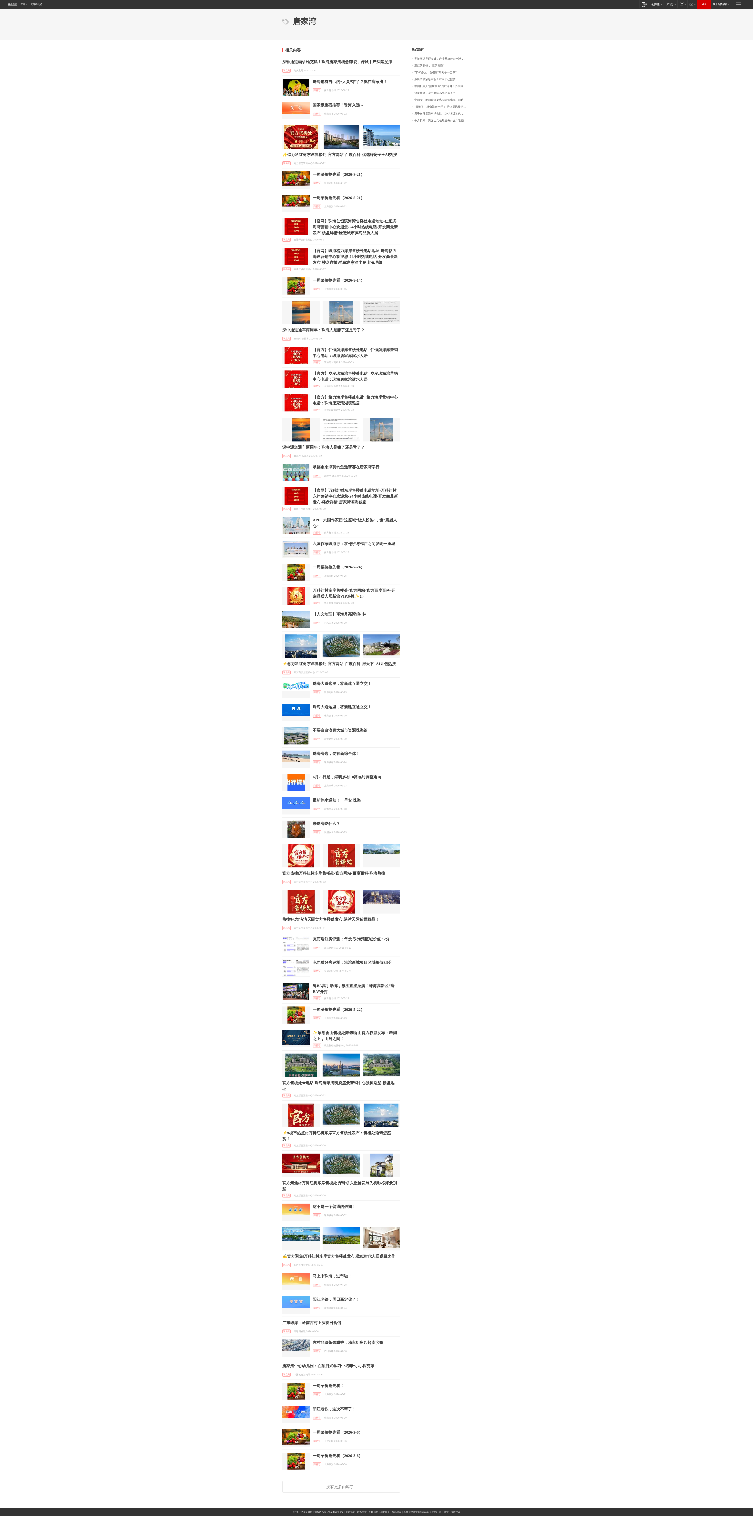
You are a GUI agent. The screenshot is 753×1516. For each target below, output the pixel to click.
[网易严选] (671, 4)
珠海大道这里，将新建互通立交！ (342, 683)
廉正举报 (444, 1512)
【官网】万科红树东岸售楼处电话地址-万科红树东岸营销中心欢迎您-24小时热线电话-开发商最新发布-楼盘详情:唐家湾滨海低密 (355, 496)
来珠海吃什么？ (326, 823)
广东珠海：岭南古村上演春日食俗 (311, 1322)
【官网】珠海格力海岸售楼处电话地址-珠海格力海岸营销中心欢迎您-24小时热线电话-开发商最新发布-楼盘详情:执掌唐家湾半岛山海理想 (355, 256)
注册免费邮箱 (720, 4)
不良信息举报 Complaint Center (420, 1512)
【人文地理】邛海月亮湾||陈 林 (339, 614)
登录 (704, 4)
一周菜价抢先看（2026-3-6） (338, 1432)
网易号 (286, 70)
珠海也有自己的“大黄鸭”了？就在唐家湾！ (350, 81)
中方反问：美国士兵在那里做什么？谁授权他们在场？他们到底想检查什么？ (442, 120)
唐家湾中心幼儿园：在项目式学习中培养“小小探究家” (329, 1366)
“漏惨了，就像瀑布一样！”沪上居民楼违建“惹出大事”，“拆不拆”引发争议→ (442, 106)
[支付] (683, 4)
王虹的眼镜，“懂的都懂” (429, 65)
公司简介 (350, 1512)
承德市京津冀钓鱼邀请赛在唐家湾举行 (346, 467)
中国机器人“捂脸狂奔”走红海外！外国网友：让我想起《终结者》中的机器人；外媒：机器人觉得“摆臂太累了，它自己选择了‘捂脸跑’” (442, 86)
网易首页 (12, 4)
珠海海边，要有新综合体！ (336, 753)
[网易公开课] (657, 4)
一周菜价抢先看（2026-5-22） (339, 1009)
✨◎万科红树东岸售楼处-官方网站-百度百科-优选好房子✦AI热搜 (339, 154)
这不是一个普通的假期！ (334, 1206)
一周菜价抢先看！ (328, 1385)
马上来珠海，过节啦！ (332, 1276)
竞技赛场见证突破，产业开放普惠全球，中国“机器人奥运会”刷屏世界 (442, 58)
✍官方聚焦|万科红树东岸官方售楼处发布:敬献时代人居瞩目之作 (338, 1256)
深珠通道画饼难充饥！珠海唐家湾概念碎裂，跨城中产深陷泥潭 (337, 62)
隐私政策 (396, 1512)
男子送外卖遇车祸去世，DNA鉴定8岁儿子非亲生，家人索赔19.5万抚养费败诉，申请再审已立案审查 (442, 113)
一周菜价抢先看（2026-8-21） (339, 174)
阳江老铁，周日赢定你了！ (336, 1299)
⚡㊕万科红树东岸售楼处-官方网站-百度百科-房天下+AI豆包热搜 (339, 664)
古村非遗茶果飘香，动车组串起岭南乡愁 (348, 1342)
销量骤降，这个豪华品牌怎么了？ (435, 93)
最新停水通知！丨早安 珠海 (337, 800)
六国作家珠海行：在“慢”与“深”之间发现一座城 (354, 543)
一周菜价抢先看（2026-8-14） (339, 280)
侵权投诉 (455, 1512)
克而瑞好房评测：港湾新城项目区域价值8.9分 (352, 962)
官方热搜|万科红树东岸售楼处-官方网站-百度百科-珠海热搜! (334, 873)
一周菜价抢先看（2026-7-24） (339, 567)
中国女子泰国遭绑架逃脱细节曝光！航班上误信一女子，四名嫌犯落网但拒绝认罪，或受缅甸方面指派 (442, 99)
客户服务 (385, 1512)
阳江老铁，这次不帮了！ (334, 1409)
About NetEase (335, 1512)
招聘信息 (373, 1512)
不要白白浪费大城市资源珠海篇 (340, 730)
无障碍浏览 (36, 4)
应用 (22, 4)
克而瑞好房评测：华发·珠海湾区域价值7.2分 (351, 939)
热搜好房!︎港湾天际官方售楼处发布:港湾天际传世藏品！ (330, 919)
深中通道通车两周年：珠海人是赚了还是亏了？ (323, 330)
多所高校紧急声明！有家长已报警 (435, 79)
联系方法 (362, 1512)
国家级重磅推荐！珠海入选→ (338, 105)
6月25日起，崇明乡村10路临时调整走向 (347, 777)
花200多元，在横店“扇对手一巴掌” (435, 72)
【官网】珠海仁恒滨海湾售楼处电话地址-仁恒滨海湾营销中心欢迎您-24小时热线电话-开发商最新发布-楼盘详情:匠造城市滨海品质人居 (355, 227)
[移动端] (644, 4)
